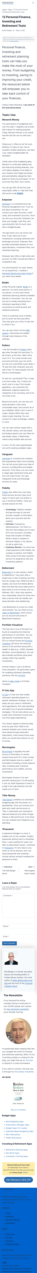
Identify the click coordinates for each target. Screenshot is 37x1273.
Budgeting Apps (12, 1244)
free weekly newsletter (24, 1072)
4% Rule (21, 675)
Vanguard (6, 458)
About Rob (10, 1234)
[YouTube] (5, 1263)
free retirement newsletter (18, 1009)
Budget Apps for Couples (16, 1128)
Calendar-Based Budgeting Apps (19, 1131)
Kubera (23, 349)
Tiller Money (7, 800)
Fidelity (5, 492)
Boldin (25, 287)
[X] (3, 1263)
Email (6, 936)
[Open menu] (33, 2)
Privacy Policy (8, 1269)
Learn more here (14, 41)
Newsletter (10, 1223)
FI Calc (5, 695)
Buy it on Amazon (18, 1110)
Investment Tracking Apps (17, 1156)
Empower (6, 204)
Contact (9, 1238)
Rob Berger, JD (9, 30)
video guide (14, 681)
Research (10, 1217)
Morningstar (7, 751)
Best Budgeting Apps (15, 1121)
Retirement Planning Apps (17, 1150)
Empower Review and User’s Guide (17, 273)
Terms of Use (20, 1269)
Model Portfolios (13, 1220)
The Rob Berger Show (9, 870)
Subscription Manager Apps (17, 1125)
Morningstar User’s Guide (29, 870)
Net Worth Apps (12, 1153)
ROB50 (25, 1172)
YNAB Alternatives (13, 1138)
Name (6, 926)
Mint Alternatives (13, 1134)
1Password (8, 848)
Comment (8, 895)
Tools (8, 1213)
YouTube (29, 1060)
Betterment (7, 572)
